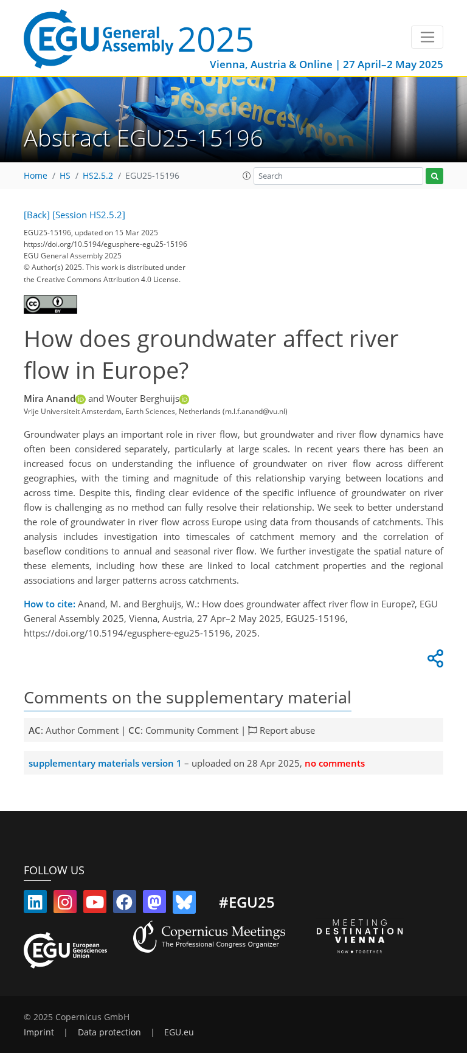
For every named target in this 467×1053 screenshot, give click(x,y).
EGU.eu (179, 1032)
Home (35, 175)
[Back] (37, 215)
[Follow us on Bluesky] (184, 905)
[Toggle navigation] (427, 37)
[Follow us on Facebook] (124, 905)
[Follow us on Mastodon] (154, 905)
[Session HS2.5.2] (88, 215)
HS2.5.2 (98, 175)
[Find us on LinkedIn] (35, 905)
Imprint (39, 1032)
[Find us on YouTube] (94, 905)
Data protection (109, 1032)
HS (65, 175)
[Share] (433, 661)
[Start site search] (434, 176)
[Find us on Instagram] (65, 905)
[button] (247, 175)
